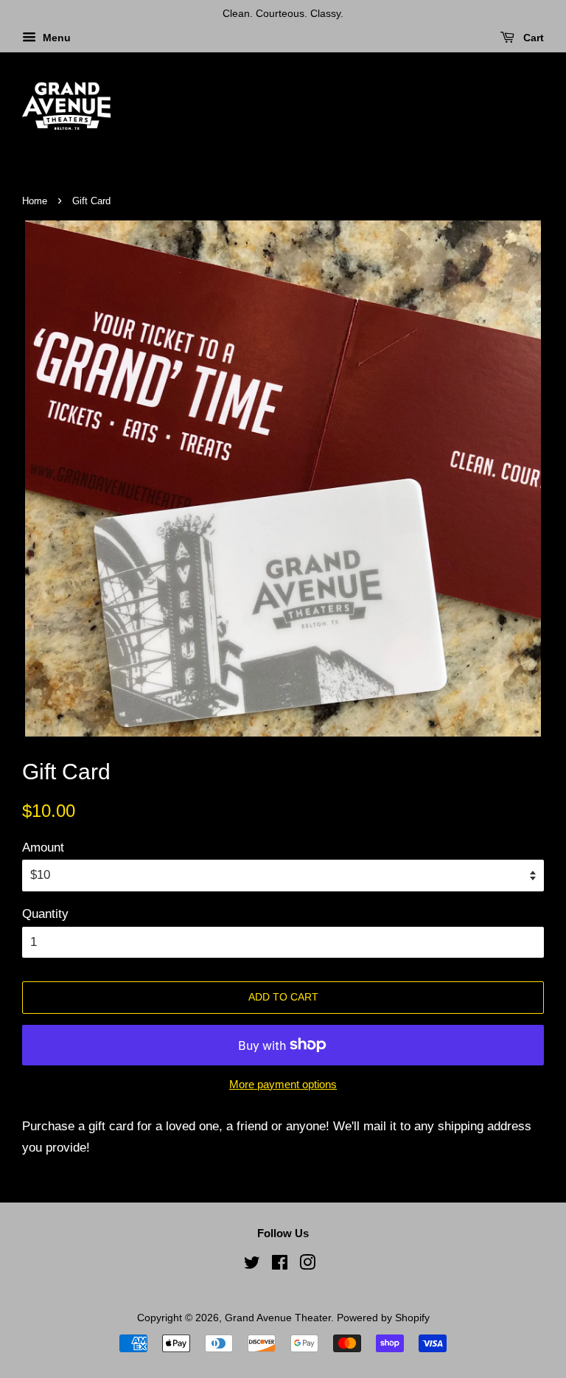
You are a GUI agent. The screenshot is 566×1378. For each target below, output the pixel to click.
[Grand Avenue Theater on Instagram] (307, 1265)
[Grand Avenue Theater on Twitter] (252, 1265)
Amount (43, 848)
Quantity (45, 914)
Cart (532, 38)
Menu (55, 38)
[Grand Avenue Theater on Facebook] (279, 1265)
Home (34, 200)
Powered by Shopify (383, 1317)
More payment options (283, 1084)
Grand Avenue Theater (278, 1317)
